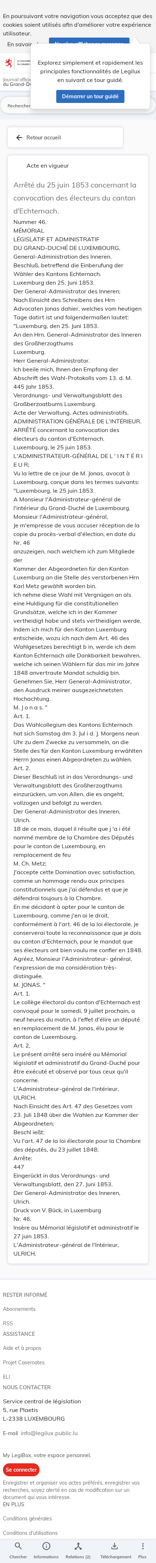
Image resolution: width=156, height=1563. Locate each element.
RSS (8, 1323)
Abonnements (19, 1309)
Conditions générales (27, 1518)
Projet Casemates (24, 1362)
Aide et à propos (22, 1348)
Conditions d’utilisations (30, 1533)
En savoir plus (26, 44)
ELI (6, 1377)
